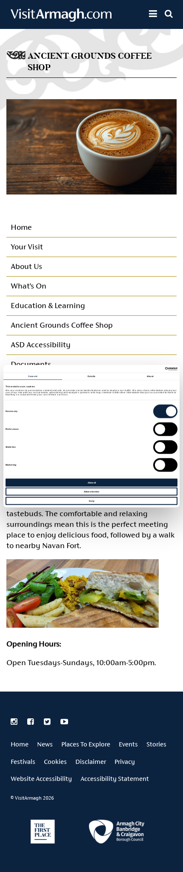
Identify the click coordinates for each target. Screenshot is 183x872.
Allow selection (91, 491)
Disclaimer (90, 761)
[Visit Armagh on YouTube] (64, 722)
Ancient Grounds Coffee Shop (62, 324)
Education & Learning (48, 305)
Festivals (23, 761)
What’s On (28, 285)
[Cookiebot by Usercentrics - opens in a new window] (140, 369)
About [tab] (150, 376)
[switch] (165, 429)
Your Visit (27, 246)
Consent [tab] (32, 376)
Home (21, 227)
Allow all (92, 482)
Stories (156, 744)
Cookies (55, 761)
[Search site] (169, 13)
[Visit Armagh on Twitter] (48, 722)
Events (128, 744)
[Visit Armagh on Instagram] (14, 722)
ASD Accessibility (41, 344)
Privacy (124, 761)
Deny (91, 500)
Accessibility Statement (114, 778)
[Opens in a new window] (116, 833)
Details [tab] (91, 376)
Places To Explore (85, 744)
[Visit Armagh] (61, 18)
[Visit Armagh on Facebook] (31, 722)
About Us (26, 266)
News (45, 744)
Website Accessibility (41, 778)
